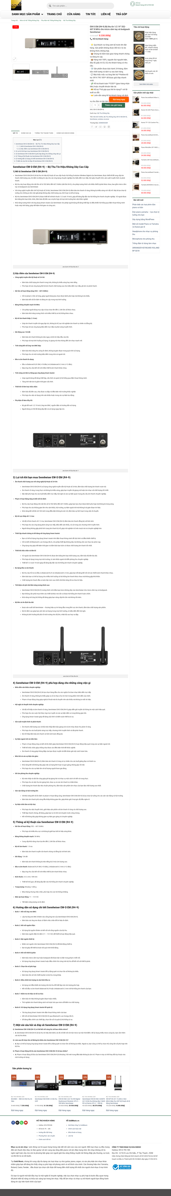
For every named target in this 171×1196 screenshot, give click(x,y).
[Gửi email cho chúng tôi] (17, 1123)
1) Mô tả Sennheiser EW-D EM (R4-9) (30, 146)
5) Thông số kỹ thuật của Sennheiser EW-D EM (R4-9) (32, 156)
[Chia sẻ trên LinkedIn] (109, 127)
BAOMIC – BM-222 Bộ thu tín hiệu (21, 1100)
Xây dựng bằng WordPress (143, 219)
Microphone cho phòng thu (143, 239)
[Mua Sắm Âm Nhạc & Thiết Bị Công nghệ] (21, 5)
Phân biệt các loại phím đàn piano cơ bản (143, 206)
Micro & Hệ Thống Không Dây (29, 20)
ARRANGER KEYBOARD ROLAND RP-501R (145, 249)
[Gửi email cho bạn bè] (100, 127)
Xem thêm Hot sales (146, 84)
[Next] (128, 1091)
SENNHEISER (103, 123)
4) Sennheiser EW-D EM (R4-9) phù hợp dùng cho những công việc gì (37, 154)
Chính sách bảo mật (74, 1129)
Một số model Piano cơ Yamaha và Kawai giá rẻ (145, 225)
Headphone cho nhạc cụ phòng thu (145, 233)
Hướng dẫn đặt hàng (45, 1132)
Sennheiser (93, 119)
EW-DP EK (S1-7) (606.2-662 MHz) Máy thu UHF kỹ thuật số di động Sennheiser (118, 1101)
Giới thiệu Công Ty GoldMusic (77, 1125)
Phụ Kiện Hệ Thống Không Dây (51, 20)
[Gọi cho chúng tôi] (21, 1123)
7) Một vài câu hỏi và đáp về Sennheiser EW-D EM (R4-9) (33, 161)
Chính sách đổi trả (44, 1139)
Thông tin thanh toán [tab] (44, 133)
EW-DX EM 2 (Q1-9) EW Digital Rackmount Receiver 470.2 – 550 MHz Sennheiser (69, 1101)
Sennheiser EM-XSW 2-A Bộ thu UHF (46, 1100)
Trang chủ (14, 20)
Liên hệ (70, 1136)
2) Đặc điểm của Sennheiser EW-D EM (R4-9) (33, 149)
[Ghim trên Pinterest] (105, 127)
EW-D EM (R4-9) (121, 117)
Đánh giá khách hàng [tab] (65, 133)
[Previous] (12, 1091)
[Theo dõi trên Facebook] (13, 1123)
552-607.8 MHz (98, 117)
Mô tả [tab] (15, 133)
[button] (14, 59)
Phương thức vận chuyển (47, 1136)
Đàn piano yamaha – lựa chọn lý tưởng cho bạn (145, 213)
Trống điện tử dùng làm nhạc (144, 243)
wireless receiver (103, 119)
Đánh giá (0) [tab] (26, 133)
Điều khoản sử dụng (74, 1132)
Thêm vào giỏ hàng (113, 105)
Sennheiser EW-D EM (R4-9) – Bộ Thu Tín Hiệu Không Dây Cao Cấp (37, 144)
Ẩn (40, 140)
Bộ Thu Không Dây (69, 20)
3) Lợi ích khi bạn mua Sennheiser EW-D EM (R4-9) (31, 151)
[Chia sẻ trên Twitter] (96, 127)
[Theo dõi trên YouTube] (26, 1123)
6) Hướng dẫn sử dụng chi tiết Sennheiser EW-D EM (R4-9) (34, 158)
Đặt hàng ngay (17, 1110)
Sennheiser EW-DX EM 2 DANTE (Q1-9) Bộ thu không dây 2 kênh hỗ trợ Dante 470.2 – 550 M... (93, 1101)
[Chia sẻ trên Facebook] (92, 127)
